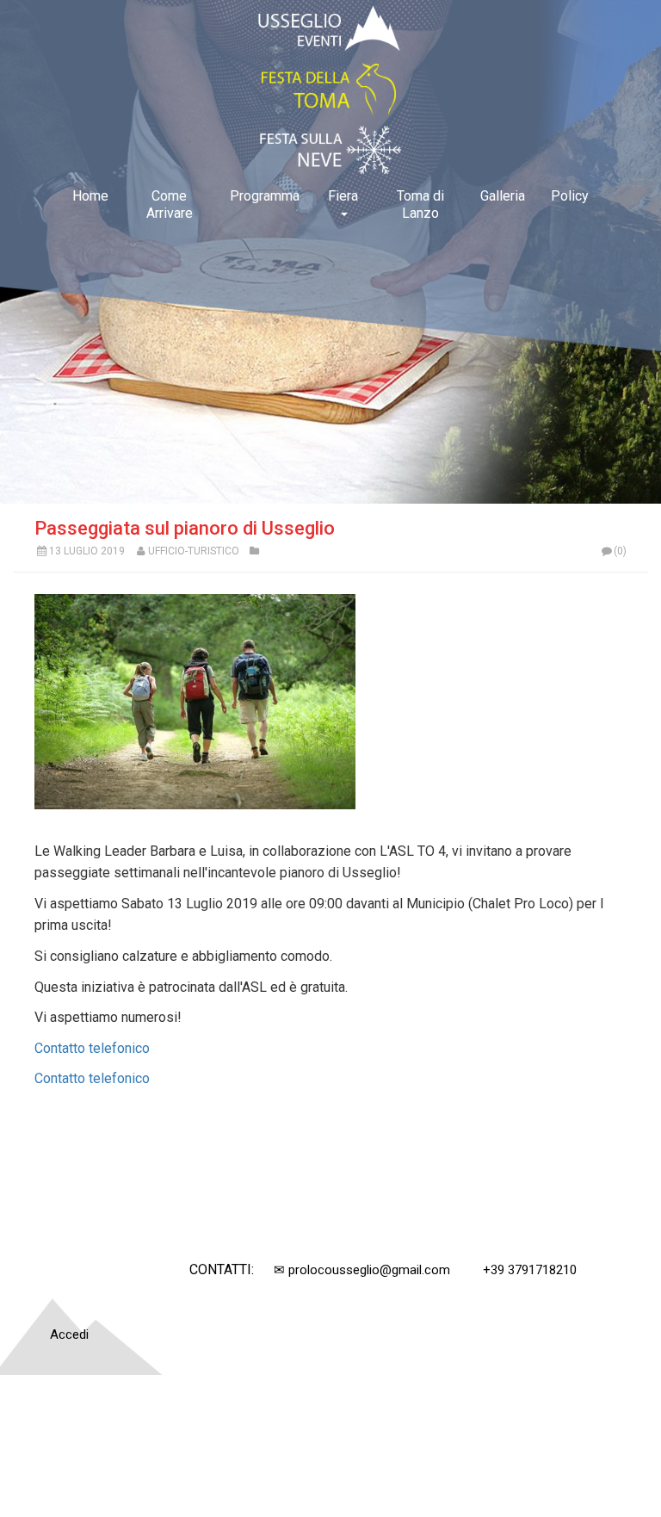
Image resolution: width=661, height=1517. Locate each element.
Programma (265, 196)
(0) (620, 551)
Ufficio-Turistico (193, 551)
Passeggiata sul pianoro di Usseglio (184, 528)
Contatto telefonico (92, 1048)
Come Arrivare (169, 204)
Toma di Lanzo (420, 204)
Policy (570, 196)
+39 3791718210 (530, 1270)
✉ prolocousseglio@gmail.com (362, 1270)
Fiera (343, 196)
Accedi (69, 1334)
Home (90, 196)
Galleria (502, 196)
